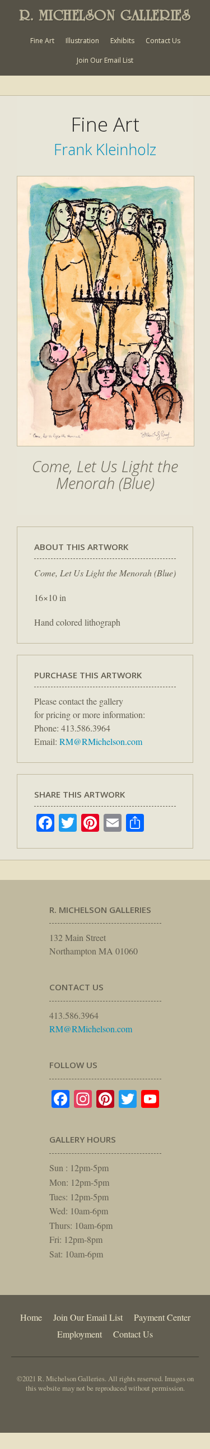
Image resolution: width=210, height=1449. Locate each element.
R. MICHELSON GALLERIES (105, 15)
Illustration (82, 40)
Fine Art (42, 40)
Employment (79, 1334)
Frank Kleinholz (105, 149)
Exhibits (122, 40)
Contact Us (163, 40)
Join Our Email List (105, 60)
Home (31, 1317)
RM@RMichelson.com (100, 741)
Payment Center (162, 1317)
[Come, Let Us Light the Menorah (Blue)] (105, 452)
